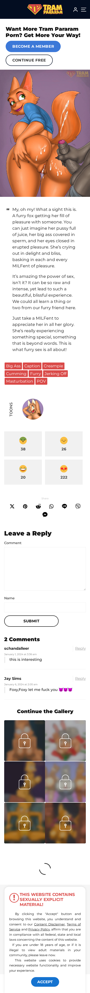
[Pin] (25, 506)
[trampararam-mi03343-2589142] (65, 759)
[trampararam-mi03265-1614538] (24, 801)
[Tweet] (12, 506)
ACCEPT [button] (45, 982)
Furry (35, 373)
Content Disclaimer (49, 924)
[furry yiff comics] (45, 133)
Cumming (16, 373)
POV (41, 381)
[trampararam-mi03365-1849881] (24, 759)
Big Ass (13, 365)
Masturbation (19, 381)
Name (9, 598)
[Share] (51, 506)
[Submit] (38, 506)
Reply (80, 648)
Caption (32, 365)
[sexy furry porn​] (24, 842)
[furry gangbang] (65, 842)
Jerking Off (55, 373)
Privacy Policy (39, 929)
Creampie (53, 365)
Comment (13, 543)
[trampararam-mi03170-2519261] (65, 801)
